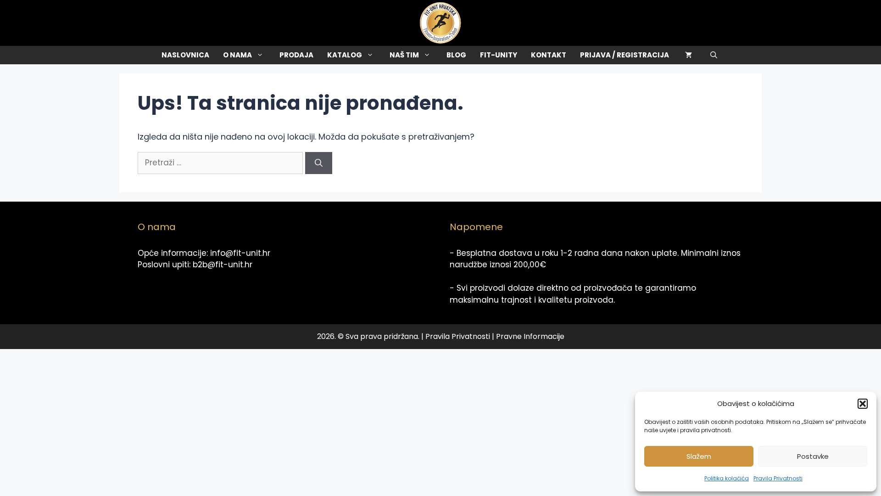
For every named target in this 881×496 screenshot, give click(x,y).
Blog (456, 55)
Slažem (698, 456)
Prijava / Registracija (624, 55)
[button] (862, 403)
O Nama (237, 55)
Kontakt (548, 55)
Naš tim (404, 55)
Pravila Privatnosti (778, 478)
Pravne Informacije (530, 336)
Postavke (813, 456)
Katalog (344, 55)
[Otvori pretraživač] (713, 55)
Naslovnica (185, 55)
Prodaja (296, 55)
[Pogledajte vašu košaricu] (688, 55)
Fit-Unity (498, 55)
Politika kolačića (726, 478)
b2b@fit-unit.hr (222, 264)
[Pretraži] (318, 163)
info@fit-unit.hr (240, 253)
